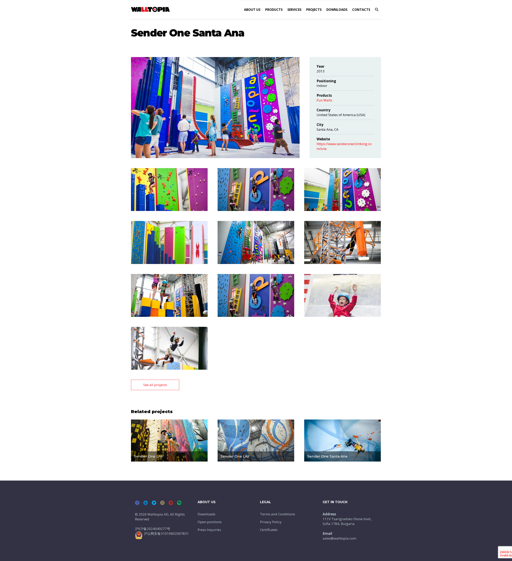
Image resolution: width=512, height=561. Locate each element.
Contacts (361, 9)
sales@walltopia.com (339, 538)
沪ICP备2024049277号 (152, 528)
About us (252, 9)
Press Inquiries (209, 529)
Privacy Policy (271, 522)
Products (274, 9)
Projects (314, 9)
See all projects (155, 384)
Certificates (269, 529)
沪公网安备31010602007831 (166, 533)
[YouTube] (171, 503)
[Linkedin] (145, 503)
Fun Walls (324, 100)
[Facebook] (137, 503)
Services (294, 9)
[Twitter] (154, 503)
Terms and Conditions (277, 514)
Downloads (336, 9)
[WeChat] (179, 503)
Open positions (210, 522)
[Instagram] (162, 503)
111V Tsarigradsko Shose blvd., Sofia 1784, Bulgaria (347, 521)
